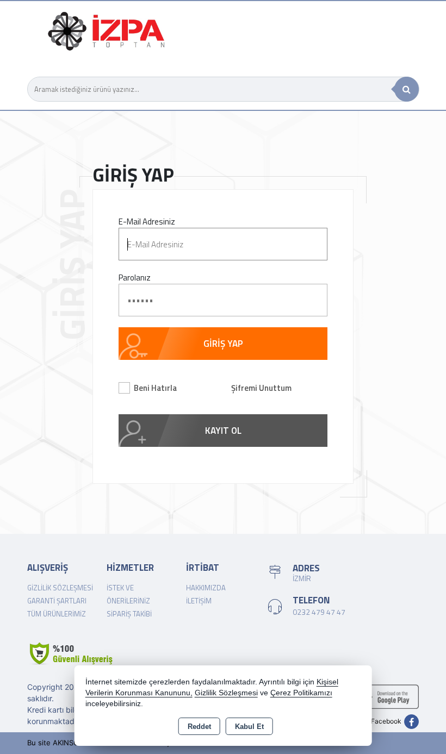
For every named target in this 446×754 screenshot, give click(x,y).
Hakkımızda (206, 587)
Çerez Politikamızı (301, 693)
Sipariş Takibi (129, 613)
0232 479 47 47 (319, 612)
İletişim (199, 600)
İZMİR (302, 578)
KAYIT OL (223, 430)
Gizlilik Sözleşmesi (60, 587)
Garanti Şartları (56, 600)
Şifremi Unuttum (261, 388)
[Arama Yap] (406, 89)
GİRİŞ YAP (223, 344)
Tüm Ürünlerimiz (56, 613)
